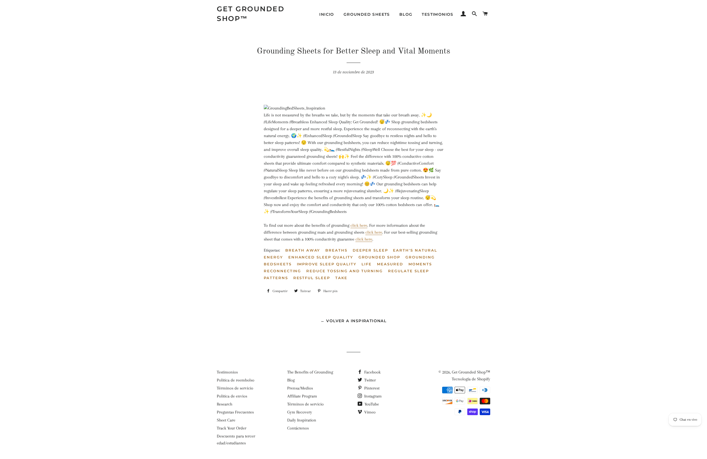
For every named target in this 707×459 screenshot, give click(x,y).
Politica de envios (232, 396)
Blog (406, 14)
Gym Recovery (299, 412)
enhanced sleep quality (320, 257)
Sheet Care (226, 420)
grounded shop (379, 257)
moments (420, 264)
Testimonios (437, 14)
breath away (302, 250)
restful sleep (311, 278)
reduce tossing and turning (344, 271)
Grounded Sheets (367, 14)
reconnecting (282, 271)
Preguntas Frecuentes (235, 412)
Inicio (326, 14)
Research (224, 404)
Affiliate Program (302, 396)
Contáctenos (298, 428)
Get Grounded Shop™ (250, 14)
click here (358, 225)
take (341, 278)
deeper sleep (370, 250)
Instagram (372, 396)
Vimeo (369, 412)
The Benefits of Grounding (310, 372)
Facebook (372, 372)
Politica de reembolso (235, 380)
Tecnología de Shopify (471, 379)
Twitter (369, 380)
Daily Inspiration (301, 420)
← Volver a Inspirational (354, 320)
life (367, 264)
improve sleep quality (327, 264)
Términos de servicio (235, 388)
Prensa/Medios (300, 388)
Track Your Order (231, 428)
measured (390, 264)
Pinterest (371, 388)
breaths (336, 250)
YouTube (371, 404)
